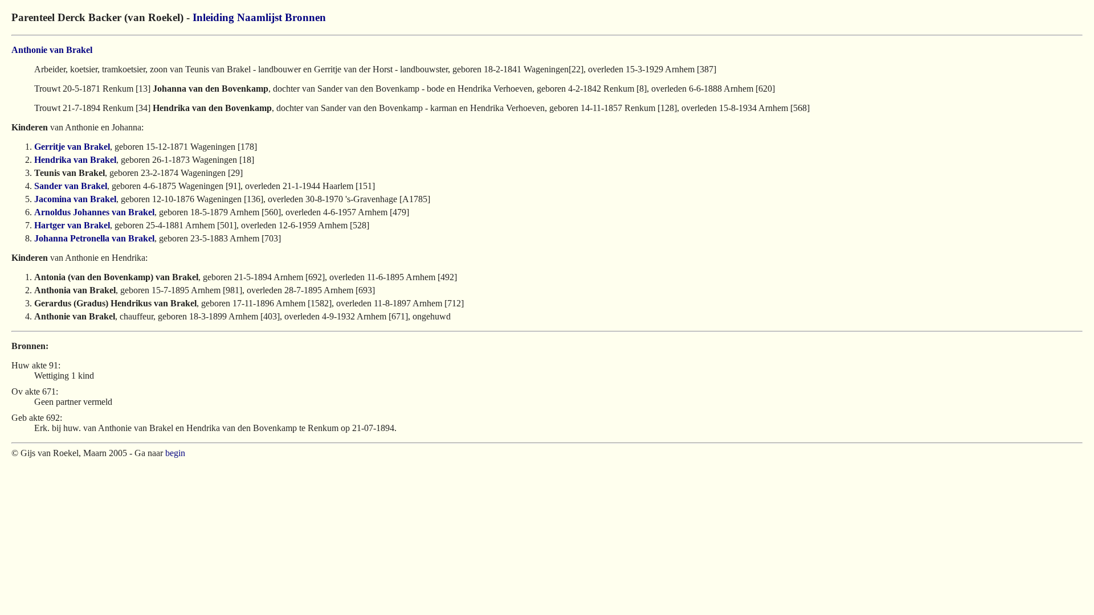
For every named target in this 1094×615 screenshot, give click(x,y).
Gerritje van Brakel (72, 146)
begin (175, 453)
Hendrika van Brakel (75, 160)
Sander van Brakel (70, 186)
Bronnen (305, 17)
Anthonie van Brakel (51, 50)
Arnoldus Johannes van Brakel (94, 212)
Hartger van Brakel (72, 225)
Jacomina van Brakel (75, 199)
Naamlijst (259, 17)
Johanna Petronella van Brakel (94, 238)
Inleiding (213, 17)
